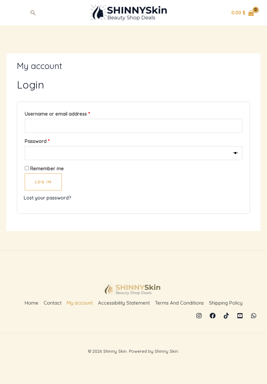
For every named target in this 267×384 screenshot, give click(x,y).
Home (31, 303)
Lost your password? (47, 198)
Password (47, 140)
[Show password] (236, 153)
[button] (33, 13)
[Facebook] (213, 316)
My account (80, 303)
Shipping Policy (226, 303)
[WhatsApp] (254, 316)
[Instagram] (199, 316)
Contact (53, 303)
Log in (43, 181)
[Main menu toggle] (17, 13)
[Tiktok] (226, 316)
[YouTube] (240, 316)
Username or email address (67, 113)
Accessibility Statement (124, 303)
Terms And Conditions (179, 303)
